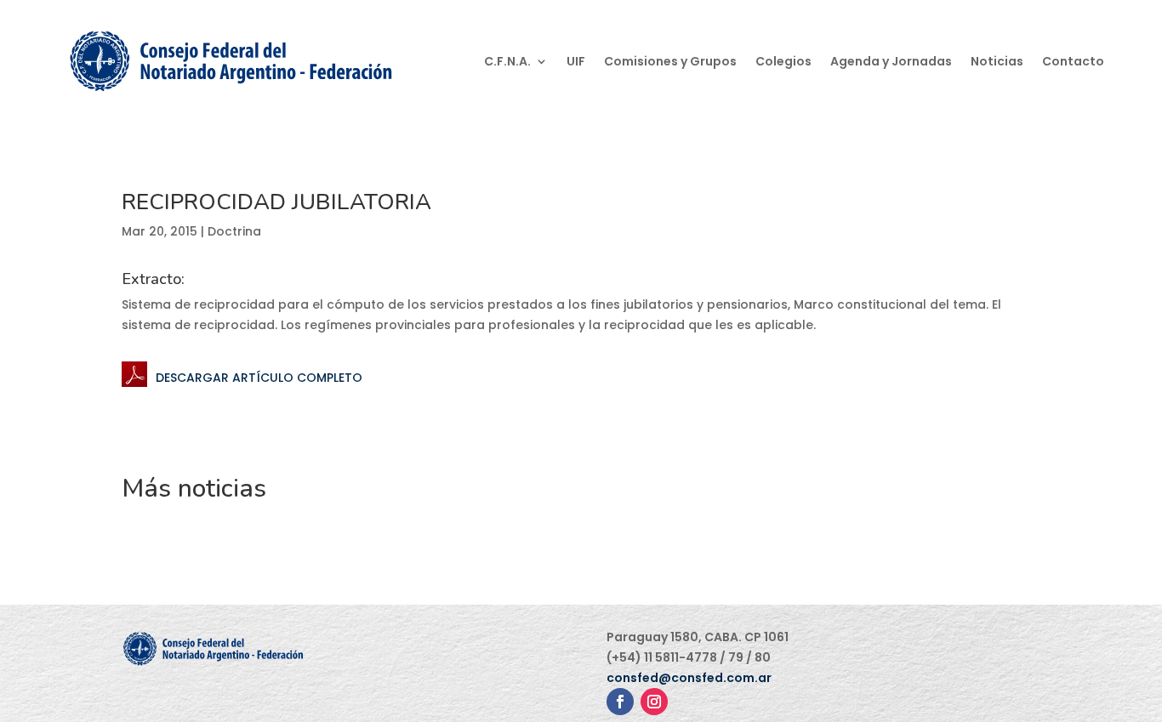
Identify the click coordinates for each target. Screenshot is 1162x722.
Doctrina (234, 231)
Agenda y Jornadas (891, 61)
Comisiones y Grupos (670, 61)
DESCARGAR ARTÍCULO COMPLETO (259, 377)
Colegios (783, 61)
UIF (576, 61)
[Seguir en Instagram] (654, 701)
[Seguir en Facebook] (620, 701)
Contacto (1073, 61)
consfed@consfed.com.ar (689, 677)
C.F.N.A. (507, 61)
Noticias (997, 61)
